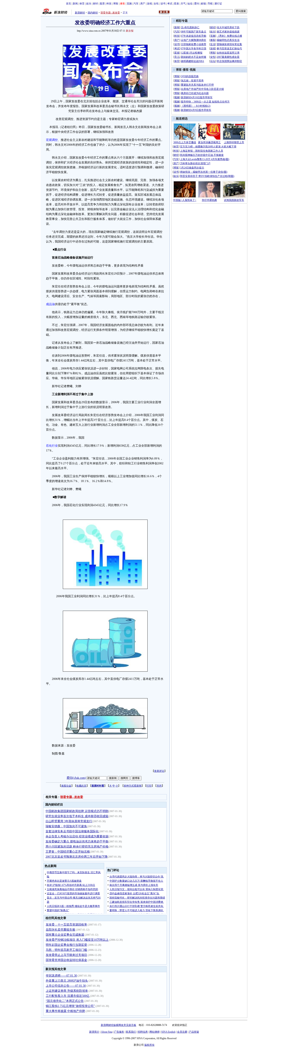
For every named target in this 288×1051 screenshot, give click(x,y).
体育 (82, 3)
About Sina (106, 1031)
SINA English (168, 1031)
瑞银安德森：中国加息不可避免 (66, 826)
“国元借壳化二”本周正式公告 (65, 1000)
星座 (176, 3)
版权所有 (149, 1044)
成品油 (50, 304)
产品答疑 (194, 1031)
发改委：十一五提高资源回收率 (66, 924)
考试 (169, 3)
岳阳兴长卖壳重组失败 (60, 929)
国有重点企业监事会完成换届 (65, 934)
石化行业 (52, 445)
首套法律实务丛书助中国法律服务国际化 (72, 831)
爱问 (196, 3)
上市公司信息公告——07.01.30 (66, 985)
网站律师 (154, 1031)
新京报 (129, 30)
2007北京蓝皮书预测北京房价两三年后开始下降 (77, 856)
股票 (102, 3)
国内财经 (93, 12)
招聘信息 (143, 1031)
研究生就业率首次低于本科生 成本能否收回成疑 (77, 816)
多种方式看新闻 (132, 785)
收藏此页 (81, 785)
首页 (68, 3)
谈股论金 (66, 785)
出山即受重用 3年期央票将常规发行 (69, 821)
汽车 (136, 3)
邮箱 (203, 3)
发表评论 (159, 770)
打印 (149, 785)
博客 (115, 3)
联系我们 (131, 1031)
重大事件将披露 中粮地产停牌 (65, 1011)
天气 (183, 3)
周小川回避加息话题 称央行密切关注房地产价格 (77, 846)
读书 (163, 3)
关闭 (159, 785)
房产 (142, 3)
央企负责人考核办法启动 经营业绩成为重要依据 (77, 836)
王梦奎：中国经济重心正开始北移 (68, 851)
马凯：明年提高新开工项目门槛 (66, 949)
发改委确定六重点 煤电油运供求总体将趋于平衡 (77, 841)
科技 (109, 3)
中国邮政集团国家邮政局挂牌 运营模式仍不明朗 (77, 811)
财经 (95, 3)
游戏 (149, 3)
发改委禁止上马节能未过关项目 (66, 955)
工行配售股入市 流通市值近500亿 (67, 995)
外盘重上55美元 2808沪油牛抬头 (67, 980)
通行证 (218, 3)
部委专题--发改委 (110, 12)
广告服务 (119, 1031)
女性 (156, 3)
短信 (189, 3)
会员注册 (182, 1031)
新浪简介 (94, 1031)
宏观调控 (52, 139)
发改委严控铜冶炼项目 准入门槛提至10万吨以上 (77, 939)
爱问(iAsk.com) (76, 777)
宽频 (129, 3)
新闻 (75, 3)
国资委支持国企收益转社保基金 (66, 960)
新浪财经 (80, 12)
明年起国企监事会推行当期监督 (66, 944)
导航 (210, 3)
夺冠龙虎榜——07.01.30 (61, 975)
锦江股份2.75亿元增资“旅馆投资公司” (70, 1006)
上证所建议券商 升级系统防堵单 (67, 990)
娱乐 (88, 3)
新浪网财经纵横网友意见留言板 (118, 1025)
